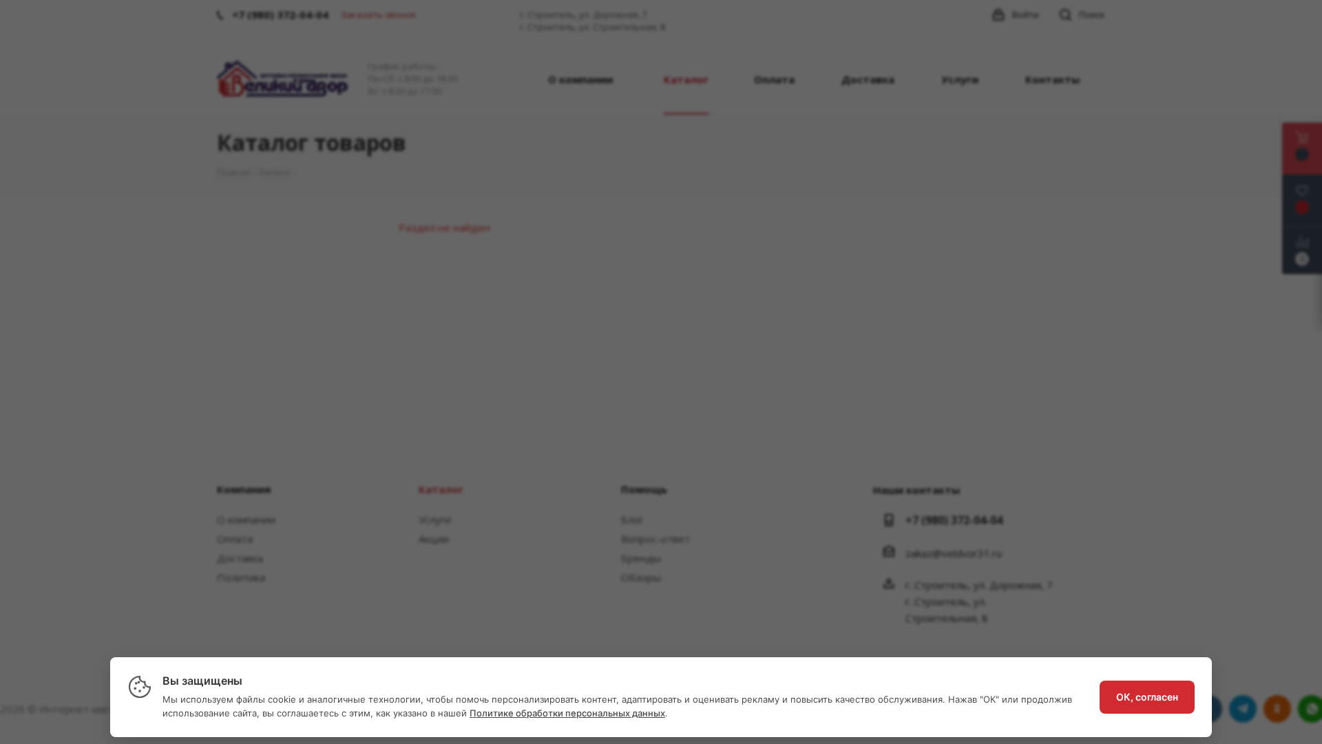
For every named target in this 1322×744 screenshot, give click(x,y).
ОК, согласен (1147, 697)
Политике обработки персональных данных (567, 713)
